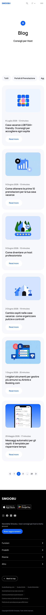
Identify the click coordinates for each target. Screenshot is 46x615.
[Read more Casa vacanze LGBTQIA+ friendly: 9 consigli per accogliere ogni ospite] (23, 100)
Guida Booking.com (8, 587)
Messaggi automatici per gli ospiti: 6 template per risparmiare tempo (20, 443)
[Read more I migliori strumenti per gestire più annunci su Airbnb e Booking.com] (23, 352)
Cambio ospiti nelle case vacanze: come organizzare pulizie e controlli (20, 316)
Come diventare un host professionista (18, 254)
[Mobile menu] (41, 3)
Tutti (6, 78)
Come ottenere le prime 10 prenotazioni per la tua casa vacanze (20, 191)
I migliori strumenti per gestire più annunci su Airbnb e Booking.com (22, 379)
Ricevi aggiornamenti (12, 531)
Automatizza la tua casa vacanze (12, 591)
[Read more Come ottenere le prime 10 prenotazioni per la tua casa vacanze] (23, 164)
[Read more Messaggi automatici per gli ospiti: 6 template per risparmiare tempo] (23, 416)
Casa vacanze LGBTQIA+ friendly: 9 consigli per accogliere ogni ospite (18, 128)
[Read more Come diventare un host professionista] (23, 228)
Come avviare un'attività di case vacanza (15, 598)
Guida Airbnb (21, 587)
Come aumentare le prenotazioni (12, 595)
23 (32, 474)
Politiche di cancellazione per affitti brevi (15, 602)
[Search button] (27, 3)
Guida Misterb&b (33, 587)
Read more (14, 139)
